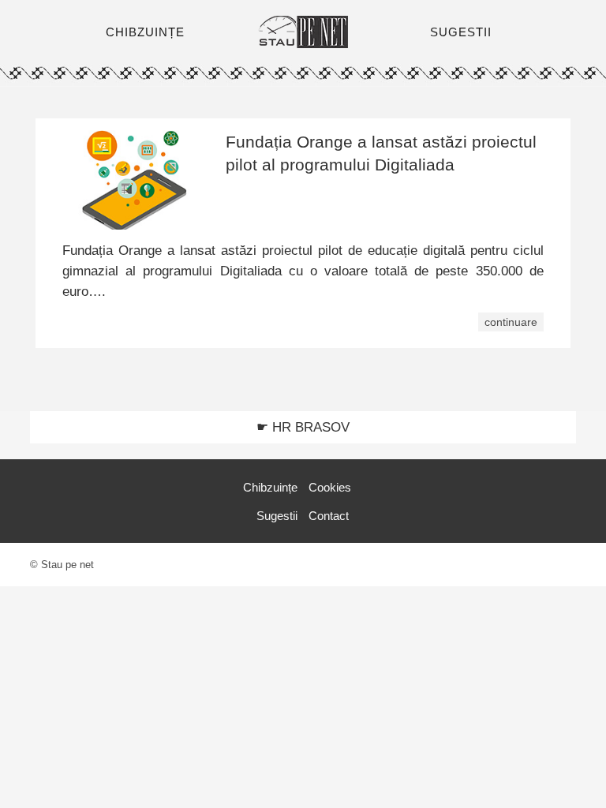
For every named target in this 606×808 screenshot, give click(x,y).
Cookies (330, 487)
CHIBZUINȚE (145, 32)
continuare (510, 322)
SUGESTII (461, 32)
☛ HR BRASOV (303, 427)
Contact (329, 515)
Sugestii (276, 515)
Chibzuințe (270, 487)
